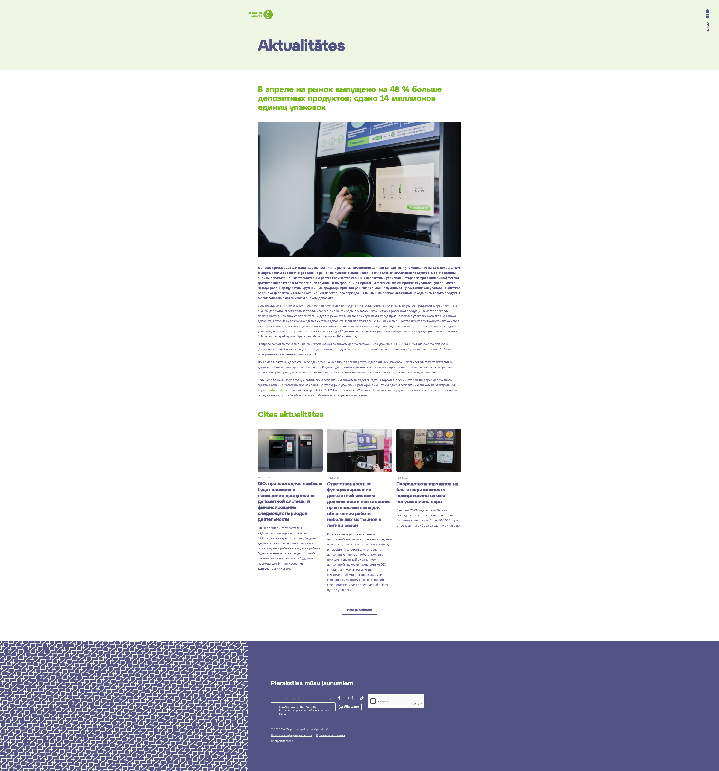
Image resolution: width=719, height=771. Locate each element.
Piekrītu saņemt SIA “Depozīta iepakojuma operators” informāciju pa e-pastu (304, 710)
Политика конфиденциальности (291, 735)
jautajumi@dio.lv (279, 390)
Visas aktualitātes (359, 610)
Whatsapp (351, 706)
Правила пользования (330, 735)
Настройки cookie (282, 741)
